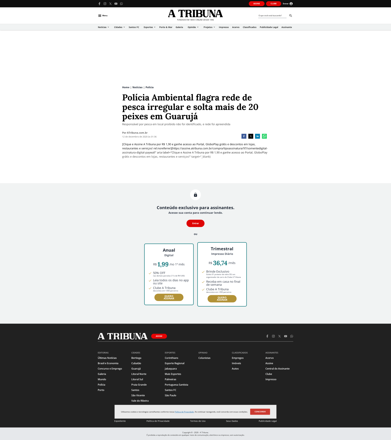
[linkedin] (257, 136)
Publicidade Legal (268, 421)
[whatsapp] (264, 136)
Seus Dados (232, 421)
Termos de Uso (197, 421)
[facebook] (243, 136)
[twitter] (250, 136)
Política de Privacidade (184, 411)
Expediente (120, 421)
